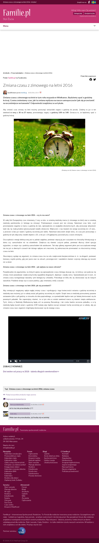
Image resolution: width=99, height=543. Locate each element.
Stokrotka (13, 414)
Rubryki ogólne (34, 460)
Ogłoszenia (33, 454)
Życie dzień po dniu (51, 456)
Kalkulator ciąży (10, 460)
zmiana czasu (48, 389)
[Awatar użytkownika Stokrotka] (5, 413)
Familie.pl (12, 78)
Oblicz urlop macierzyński (14, 462)
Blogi (24, 489)
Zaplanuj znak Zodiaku (13, 480)
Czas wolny (8, 505)
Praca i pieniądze (17, 73)
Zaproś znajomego (69, 465)
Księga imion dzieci (11, 467)
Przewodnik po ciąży (12, 456)
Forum (24, 487)
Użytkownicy (33, 473)
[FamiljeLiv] (94, 2)
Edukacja (7, 473)
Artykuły (6, 73)
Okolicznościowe (51, 462)
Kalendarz (8, 476)
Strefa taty (32, 471)
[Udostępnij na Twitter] (94, 80)
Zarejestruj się (89, 13)
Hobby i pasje (49, 460)
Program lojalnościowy (71, 462)
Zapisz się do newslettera (88, 16)
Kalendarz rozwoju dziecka (14, 469)
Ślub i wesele (33, 462)
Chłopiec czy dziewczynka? (15, 465)
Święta (7, 498)
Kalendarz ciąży (10, 458)
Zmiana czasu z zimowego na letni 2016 (25, 389)
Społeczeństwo (50, 458)
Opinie (47, 454)
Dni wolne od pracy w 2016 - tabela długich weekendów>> (31, 371)
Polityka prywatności (70, 471)
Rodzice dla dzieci (11, 478)
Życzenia (25, 498)
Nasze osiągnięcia (69, 469)
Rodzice (31, 467)
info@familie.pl (9, 448)
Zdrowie (7, 500)
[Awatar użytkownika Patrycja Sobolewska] (5, 404)
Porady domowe (35, 476)
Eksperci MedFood (11, 507)
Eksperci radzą (34, 458)
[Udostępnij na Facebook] (90, 80)
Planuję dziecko (34, 465)
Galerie (25, 494)
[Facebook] (89, 2)
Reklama (65, 456)
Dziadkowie (33, 469)
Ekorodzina (32, 456)
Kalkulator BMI (10, 471)
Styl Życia (8, 502)
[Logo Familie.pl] (17, 13)
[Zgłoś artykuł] (40, 92)
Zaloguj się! (78, 13)
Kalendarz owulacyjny (13, 454)
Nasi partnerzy (68, 467)
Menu (5, 26)
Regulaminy (66, 458)
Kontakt (65, 454)
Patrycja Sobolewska (17, 404)
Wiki (23, 496)
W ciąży (7, 491)
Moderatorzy (67, 460)
